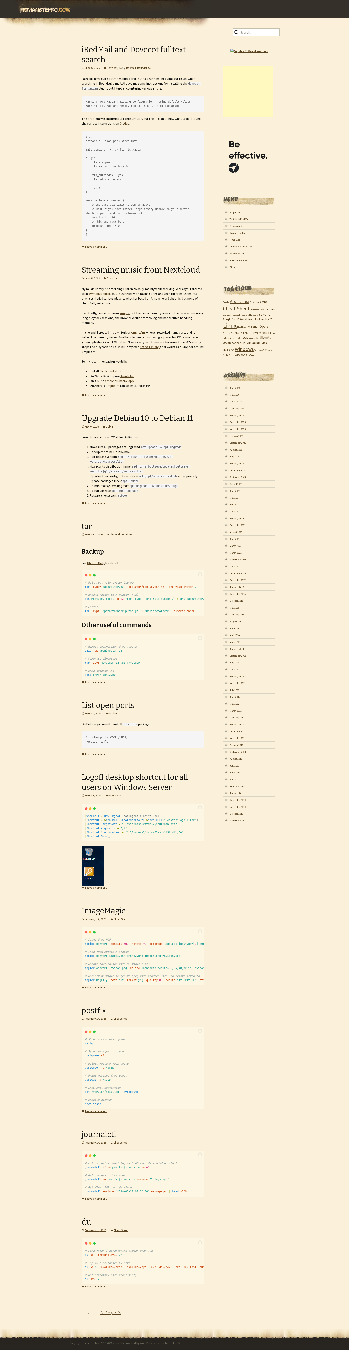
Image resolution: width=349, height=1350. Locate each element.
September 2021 (238, 559)
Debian (110, 426)
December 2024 (238, 470)
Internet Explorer (255, 319)
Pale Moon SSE (237, 253)
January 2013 (237, 676)
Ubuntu (265, 337)
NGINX (251, 327)
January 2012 (237, 724)
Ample (124, 313)
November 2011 (238, 738)
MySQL (244, 327)
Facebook (236, 315)
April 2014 (235, 635)
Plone (247, 333)
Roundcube (144, 68)
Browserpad (236, 225)
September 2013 (238, 655)
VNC (232, 350)
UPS (244, 342)
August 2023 (236, 532)
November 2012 (238, 683)
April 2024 (235, 504)
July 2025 (234, 456)
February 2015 (237, 614)
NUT (256, 326)
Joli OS (268, 319)
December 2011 (238, 731)
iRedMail (131, 68)
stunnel (236, 338)
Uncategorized (232, 343)
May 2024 (234, 497)
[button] (200, 574)
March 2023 (236, 545)
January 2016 (237, 587)
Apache (226, 302)
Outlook (226, 333)
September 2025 (238, 442)
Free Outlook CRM (239, 260)
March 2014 (236, 641)
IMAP (121, 68)
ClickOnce (254, 309)
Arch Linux (239, 301)
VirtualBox (254, 343)
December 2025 (238, 422)
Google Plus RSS (232, 319)
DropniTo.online (238, 232)
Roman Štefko (90, 1343)
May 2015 (234, 607)
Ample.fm (138, 332)
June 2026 (235, 387)
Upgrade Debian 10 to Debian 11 (137, 418)
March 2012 (236, 710)
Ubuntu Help (96, 563)
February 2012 (237, 717)
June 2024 (235, 490)
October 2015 (236, 600)
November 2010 (238, 806)
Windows (244, 349)
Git (258, 314)
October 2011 (236, 745)
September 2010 (238, 820)
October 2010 (236, 813)
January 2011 (237, 793)
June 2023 (235, 538)
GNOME (265, 314)
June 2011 (235, 772)
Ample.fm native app (119, 381)
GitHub (124, 123)
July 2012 (234, 690)
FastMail (245, 315)
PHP (242, 333)
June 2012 (235, 696)
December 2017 (238, 580)
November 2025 (238, 429)
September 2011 (238, 751)
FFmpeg (252, 315)
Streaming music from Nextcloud (141, 270)
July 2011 (234, 765)
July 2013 (234, 662)
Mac (239, 327)
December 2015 (238, 593)
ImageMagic (103, 910)
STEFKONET (176, 1343)
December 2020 (238, 573)
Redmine (271, 333)
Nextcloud (113, 278)
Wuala (251, 355)
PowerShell (115, 795)
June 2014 (235, 628)
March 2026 (236, 401)
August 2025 (236, 449)
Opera (264, 326)
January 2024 (237, 518)
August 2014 (236, 621)
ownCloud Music (99, 294)
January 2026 (237, 415)
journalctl (99, 1134)
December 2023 (238, 525)
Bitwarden (254, 302)
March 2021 (236, 566)
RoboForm (227, 338)
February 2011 (237, 786)
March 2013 (236, 669)
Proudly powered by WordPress (134, 1343)
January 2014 (237, 648)
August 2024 (236, 483)
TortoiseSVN (253, 338)
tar (87, 526)
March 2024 (236, 511)
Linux (129, 534)
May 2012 (234, 703)
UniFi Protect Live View (241, 246)
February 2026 (237, 408)
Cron (262, 309)
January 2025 (237, 463)
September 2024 (238, 477)
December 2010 (238, 799)
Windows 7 (259, 350)
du (86, 1222)
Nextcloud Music (111, 371)
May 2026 (234, 394)
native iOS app (150, 347)
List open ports (108, 705)
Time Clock (235, 239)
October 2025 (236, 435)
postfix (94, 1010)
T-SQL (244, 337)
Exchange (227, 315)
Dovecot (112, 68)
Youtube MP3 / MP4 (239, 219)
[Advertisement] (248, 91)
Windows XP (241, 354)
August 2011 (236, 758)
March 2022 (236, 552)
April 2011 (235, 779)
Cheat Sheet (117, 534)
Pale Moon (235, 333)
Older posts (104, 1312)
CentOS (264, 301)
